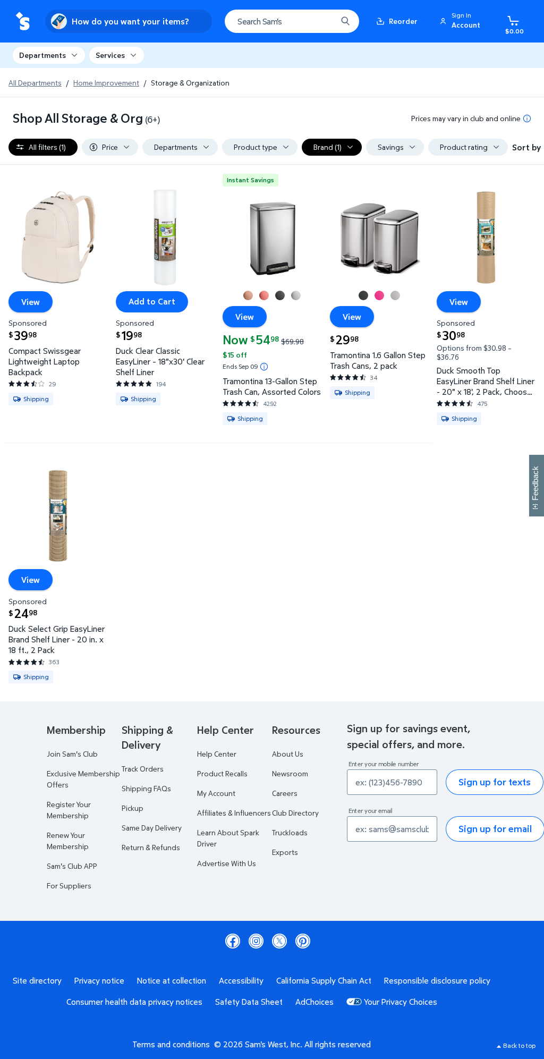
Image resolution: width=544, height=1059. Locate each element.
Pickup (132, 808)
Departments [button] (42, 55)
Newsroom (290, 773)
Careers (285, 793)
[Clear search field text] (321, 21)
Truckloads (290, 832)
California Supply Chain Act (323, 980)
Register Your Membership (69, 809)
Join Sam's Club (72, 754)
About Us (287, 754)
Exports (285, 852)
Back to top (519, 1045)
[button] (462, 21)
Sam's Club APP (72, 866)
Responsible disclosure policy (437, 980)
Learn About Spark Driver (228, 838)
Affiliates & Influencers (234, 813)
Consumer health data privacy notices (134, 1001)
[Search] (345, 21)
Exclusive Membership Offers (83, 779)
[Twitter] (279, 941)
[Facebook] (232, 941)
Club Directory (295, 813)
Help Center (216, 754)
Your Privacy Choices (400, 1001)
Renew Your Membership (68, 840)
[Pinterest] (302, 941)
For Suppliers (69, 885)
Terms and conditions (171, 1044)
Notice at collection (171, 980)
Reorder (403, 21)
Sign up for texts (494, 782)
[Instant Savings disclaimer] (264, 366)
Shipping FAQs (146, 788)
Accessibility (241, 980)
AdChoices (314, 1001)
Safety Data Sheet (249, 1001)
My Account (216, 793)
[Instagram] (256, 941)
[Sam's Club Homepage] (22, 21)
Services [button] (110, 55)
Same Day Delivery (152, 828)
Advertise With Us (226, 863)
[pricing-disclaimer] (527, 118)
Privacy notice (99, 980)
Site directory (37, 980)
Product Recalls (222, 773)
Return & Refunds (151, 847)
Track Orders (143, 769)
